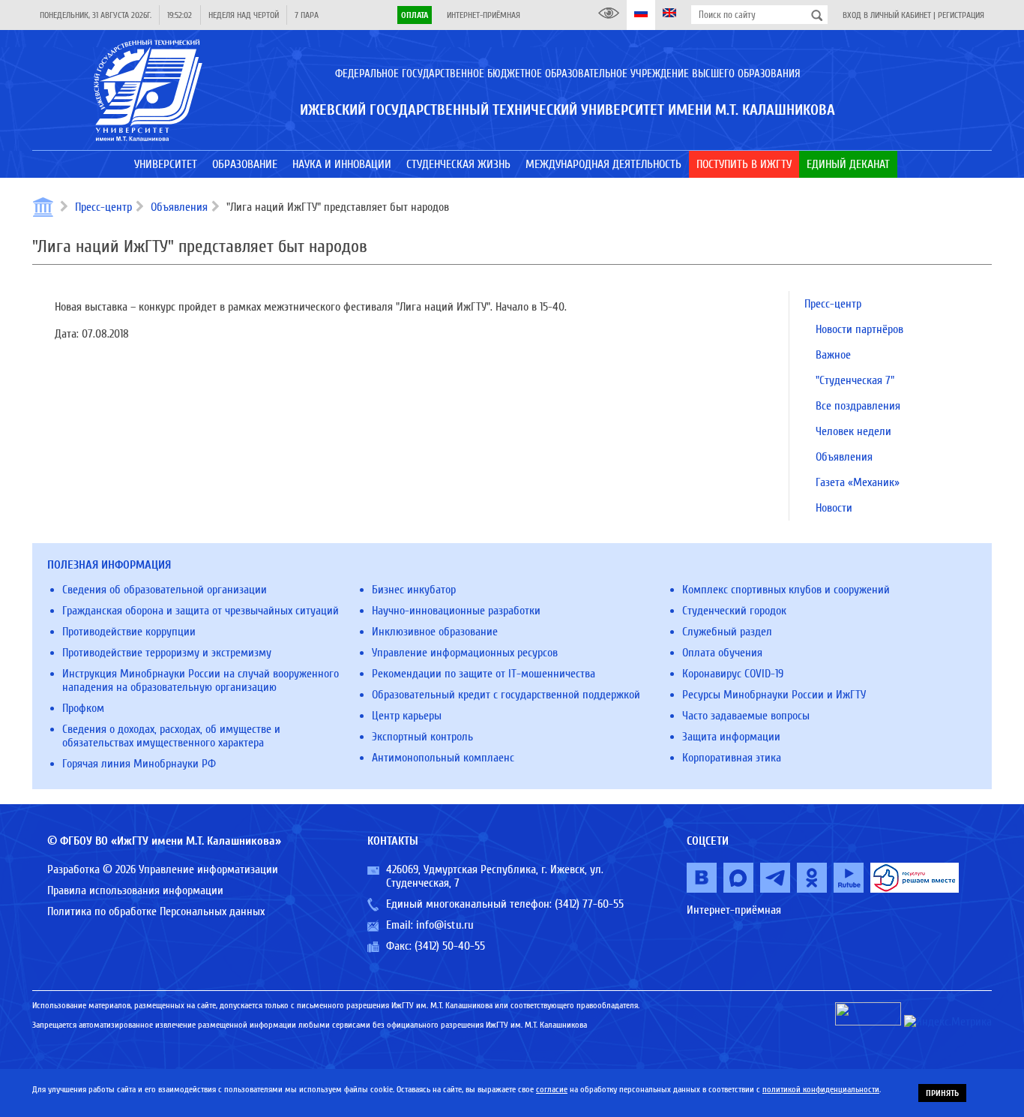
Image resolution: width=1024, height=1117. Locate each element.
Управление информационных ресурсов (465, 652)
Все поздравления (858, 406)
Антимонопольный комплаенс (443, 757)
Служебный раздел (727, 631)
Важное (833, 355)
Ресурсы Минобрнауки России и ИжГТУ (774, 694)
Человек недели (853, 431)
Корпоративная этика (731, 757)
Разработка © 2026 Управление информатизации (162, 869)
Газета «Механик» (858, 482)
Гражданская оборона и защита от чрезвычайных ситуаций (200, 610)
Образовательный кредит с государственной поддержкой (506, 694)
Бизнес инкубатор (414, 589)
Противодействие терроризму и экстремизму (166, 652)
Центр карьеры (407, 715)
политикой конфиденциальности (820, 1089)
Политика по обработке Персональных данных (156, 911)
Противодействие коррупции (129, 631)
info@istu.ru (445, 925)
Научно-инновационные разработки (456, 610)
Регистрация (961, 15)
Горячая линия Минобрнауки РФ (139, 763)
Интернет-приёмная (483, 15)
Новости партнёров (859, 329)
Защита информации (731, 736)
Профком (83, 708)
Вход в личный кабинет (887, 15)
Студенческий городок (734, 610)
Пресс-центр (103, 207)
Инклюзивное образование (435, 631)
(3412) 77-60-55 (589, 904)
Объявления (179, 207)
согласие (551, 1089)
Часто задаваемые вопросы (746, 715)
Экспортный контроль (422, 736)
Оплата (414, 15)
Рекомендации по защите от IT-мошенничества (483, 673)
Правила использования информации (135, 890)
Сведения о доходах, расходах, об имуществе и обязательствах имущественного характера (171, 735)
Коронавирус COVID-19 (732, 673)
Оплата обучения (722, 652)
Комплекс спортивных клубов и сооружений (786, 589)
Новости (834, 508)
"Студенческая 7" (855, 380)
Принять (942, 1093)
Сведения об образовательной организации (164, 589)
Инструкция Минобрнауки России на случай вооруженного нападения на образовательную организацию (200, 680)
